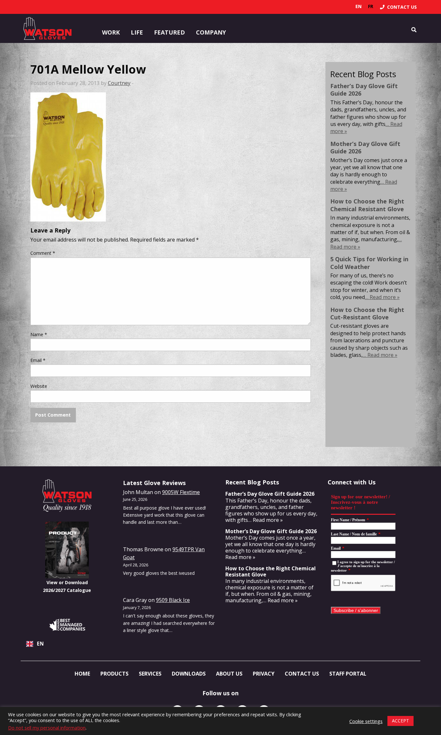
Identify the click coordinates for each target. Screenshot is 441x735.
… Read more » (382, 297)
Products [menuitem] (114, 673)
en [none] (358, 6)
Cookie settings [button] (366, 721)
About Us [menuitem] (229, 673)
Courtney (119, 83)
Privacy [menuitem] (263, 673)
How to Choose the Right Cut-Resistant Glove (367, 313)
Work (111, 32)
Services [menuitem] (150, 673)
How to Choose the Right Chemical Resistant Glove (367, 204)
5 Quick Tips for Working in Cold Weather (369, 262)
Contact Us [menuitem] (302, 673)
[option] (370, 6)
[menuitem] (398, 7)
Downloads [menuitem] (189, 673)
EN (40, 643)
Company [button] (211, 32)
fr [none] (370, 6)
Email (38, 360)
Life (137, 32)
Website (38, 386)
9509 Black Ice (173, 600)
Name (38, 334)
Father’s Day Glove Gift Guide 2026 (364, 89)
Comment (42, 253)
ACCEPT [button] (400, 721)
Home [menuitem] (82, 673)
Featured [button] (169, 32)
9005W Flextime (181, 492)
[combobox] (67, 644)
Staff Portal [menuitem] (347, 673)
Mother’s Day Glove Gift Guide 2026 (365, 147)
